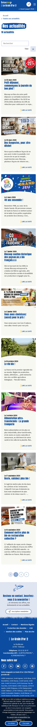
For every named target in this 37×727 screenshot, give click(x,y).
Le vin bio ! (9, 364)
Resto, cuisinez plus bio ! (17, 478)
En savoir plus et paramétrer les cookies (18, 718)
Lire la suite (27, 110)
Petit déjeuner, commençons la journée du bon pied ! (18, 85)
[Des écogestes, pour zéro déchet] (18, 127)
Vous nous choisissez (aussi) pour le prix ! (16, 316)
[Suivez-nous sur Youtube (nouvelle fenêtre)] (18, 666)
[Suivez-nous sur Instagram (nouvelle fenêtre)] (25, 666)
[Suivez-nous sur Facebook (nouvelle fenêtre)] (3, 666)
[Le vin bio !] (18, 348)
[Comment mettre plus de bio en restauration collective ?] (18, 517)
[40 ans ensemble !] (18, 184)
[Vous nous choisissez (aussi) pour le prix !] (18, 298)
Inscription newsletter (20, 611)
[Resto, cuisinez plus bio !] (18, 463)
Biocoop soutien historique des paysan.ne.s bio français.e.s (18, 257)
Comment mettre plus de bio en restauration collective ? (16, 535)
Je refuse (11, 723)
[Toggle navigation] (35, 5)
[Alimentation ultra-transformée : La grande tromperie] (18, 402)
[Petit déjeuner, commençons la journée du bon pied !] (18, 67)
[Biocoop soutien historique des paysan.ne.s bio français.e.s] (18, 238)
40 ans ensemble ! (13, 200)
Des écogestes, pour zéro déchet (17, 144)
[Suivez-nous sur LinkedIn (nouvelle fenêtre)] (10, 666)
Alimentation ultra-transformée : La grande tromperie (16, 421)
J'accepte (25, 723)
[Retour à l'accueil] (6, 2)
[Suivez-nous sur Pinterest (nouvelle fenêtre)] (32, 666)
